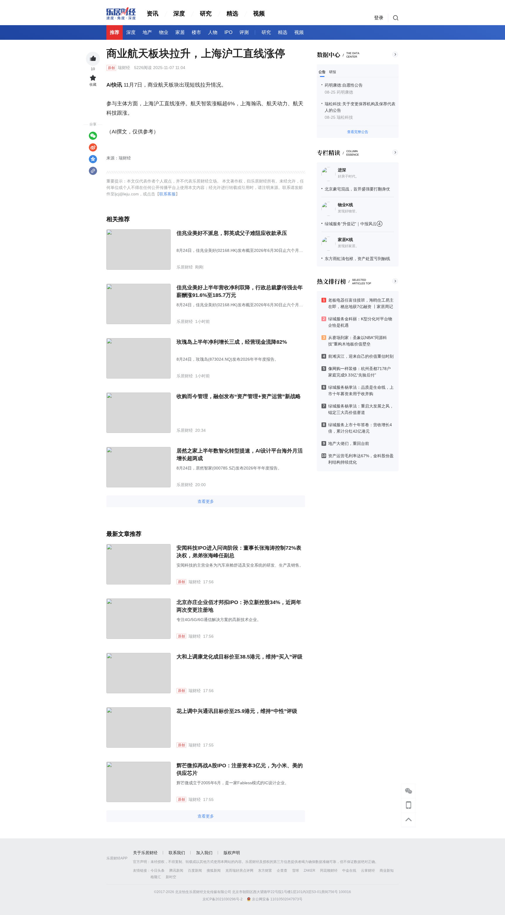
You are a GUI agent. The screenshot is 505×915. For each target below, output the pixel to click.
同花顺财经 (329, 870)
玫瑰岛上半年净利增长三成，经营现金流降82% (232, 342)
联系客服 (167, 194)
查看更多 (206, 501)
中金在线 (349, 870)
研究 (206, 13)
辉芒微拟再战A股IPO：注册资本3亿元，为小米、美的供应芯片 (240, 769)
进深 (342, 170)
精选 (232, 13)
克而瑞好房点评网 (239, 870)
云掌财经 (368, 870)
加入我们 (204, 852)
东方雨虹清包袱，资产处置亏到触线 (357, 258)
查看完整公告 (357, 132)
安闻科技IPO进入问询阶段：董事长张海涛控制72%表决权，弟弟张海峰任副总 (239, 551)
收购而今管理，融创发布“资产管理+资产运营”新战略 (239, 396)
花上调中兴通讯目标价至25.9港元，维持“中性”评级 (237, 711)
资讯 (152, 13)
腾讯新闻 (176, 870)
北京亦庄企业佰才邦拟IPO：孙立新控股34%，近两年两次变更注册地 (239, 606)
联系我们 (177, 852)
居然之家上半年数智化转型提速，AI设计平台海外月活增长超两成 (240, 454)
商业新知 (387, 870)
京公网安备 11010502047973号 (277, 899)
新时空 (171, 877)
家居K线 (345, 239)
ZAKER (309, 870)
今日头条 (158, 870)
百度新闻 (195, 870)
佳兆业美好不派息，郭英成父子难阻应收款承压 (232, 233)
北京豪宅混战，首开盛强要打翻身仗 (357, 189)
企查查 (282, 870)
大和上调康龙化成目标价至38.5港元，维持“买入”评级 (239, 657)
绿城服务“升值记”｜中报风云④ (353, 223)
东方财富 (265, 870)
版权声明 (232, 852)
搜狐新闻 (214, 870)
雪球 (295, 870)
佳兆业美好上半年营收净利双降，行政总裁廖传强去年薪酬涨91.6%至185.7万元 (240, 291)
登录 (378, 17)
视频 (259, 13)
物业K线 (345, 204)
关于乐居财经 (145, 852)
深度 (179, 13)
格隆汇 (156, 877)
